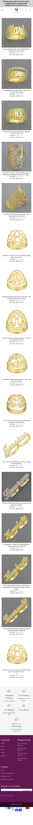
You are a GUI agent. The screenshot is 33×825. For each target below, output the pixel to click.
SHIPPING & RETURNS (7, 779)
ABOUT (3, 752)
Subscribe (26, 790)
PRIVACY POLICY (6, 776)
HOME (2, 743)
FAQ (2, 770)
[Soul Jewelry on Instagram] (2, 796)
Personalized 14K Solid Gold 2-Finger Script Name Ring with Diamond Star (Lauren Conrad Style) (16, 587)
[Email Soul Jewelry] (11, 796)
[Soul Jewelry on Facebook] (5, 796)
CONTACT (4, 755)
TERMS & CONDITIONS (7, 773)
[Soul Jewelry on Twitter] (8, 796)
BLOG (2, 749)
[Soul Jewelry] (16, 10)
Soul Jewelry (18, 804)
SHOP (2, 746)
